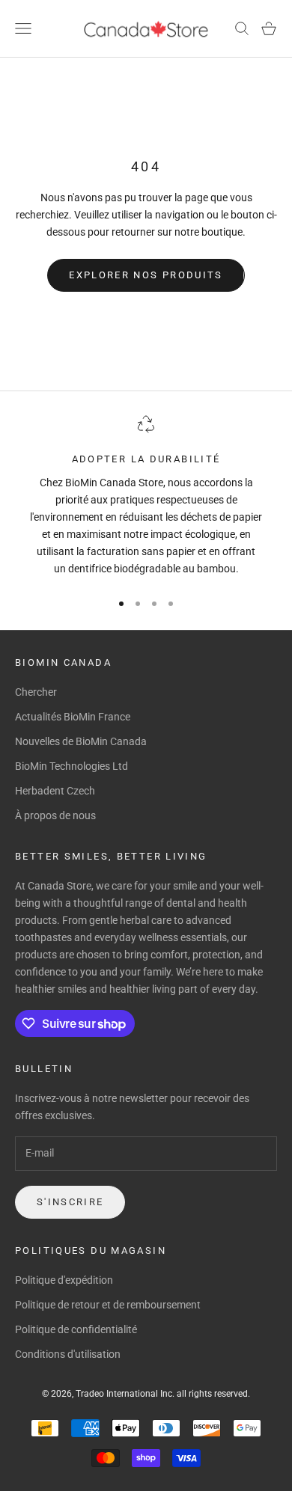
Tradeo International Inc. (126, 1394)
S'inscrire (70, 1201)
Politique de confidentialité (76, 1329)
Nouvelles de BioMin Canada (81, 741)
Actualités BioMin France (72, 717)
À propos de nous (55, 815)
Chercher (36, 692)
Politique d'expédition (64, 1280)
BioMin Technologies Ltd (71, 766)
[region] (146, 496)
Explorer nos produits (145, 275)
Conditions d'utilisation (68, 1354)
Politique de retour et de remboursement (108, 1305)
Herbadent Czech (55, 791)
